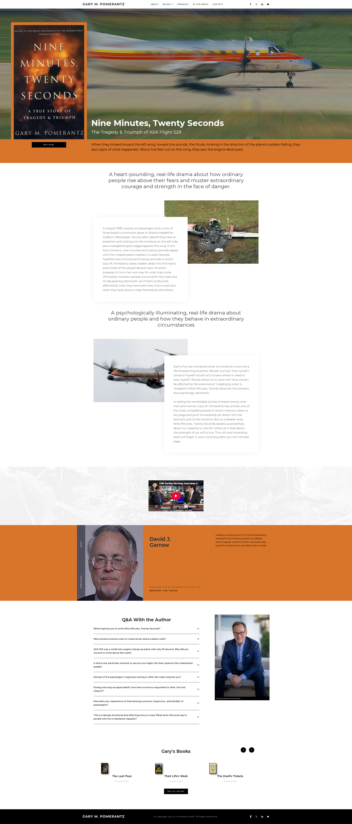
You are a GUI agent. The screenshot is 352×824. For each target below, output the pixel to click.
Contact (217, 4)
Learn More (122, 781)
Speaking (183, 4)
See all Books (176, 791)
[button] (168, 4)
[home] (103, 4)
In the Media (200, 4)
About (155, 4)
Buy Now (49, 145)
